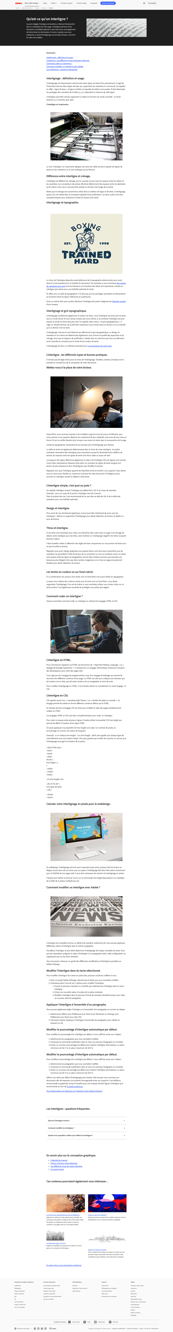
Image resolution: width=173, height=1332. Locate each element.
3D (15, 1299)
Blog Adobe (133, 1315)
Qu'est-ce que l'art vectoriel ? (97, 1215)
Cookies (141, 1328)
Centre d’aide (105, 1285)
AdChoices (156, 1328)
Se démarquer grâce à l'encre (55, 1243)
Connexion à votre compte (137, 1285)
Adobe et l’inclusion (135, 1312)
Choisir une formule (108, 3)
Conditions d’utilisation (132, 1328)
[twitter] (42, 1329)
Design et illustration (19, 1291)
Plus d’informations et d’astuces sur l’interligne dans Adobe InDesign (74, 1091)
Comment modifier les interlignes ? (61, 1128)
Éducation (75, 1285)
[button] (144, 3)
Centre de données (135, 1307)
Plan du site (147, 1328)
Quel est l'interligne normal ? (59, 1121)
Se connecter (152, 3)
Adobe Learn (105, 1293)
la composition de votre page (100, 346)
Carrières (133, 1291)
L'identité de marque (58, 1160)
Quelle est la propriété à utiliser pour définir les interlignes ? (70, 1135)
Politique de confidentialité (118, 1328)
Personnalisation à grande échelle (51, 1285)
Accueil (17, 8)
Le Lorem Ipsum (57, 1169)
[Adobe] (18, 3)
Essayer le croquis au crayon (97, 1250)
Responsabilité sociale (136, 1299)
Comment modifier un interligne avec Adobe (64, 66)
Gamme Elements (18, 1302)
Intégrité (133, 1310)
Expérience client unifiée (49, 1291)
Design (45, 3)
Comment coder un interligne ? (59, 63)
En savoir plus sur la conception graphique (63, 1265)
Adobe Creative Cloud (27, 8)
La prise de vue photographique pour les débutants (62, 1215)
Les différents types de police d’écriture (66, 1166)
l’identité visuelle (119, 301)
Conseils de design (81, 3)
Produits (53, 3)
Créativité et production (49, 1293)
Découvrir (44, 8)
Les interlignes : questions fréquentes (61, 69)
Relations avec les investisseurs (138, 1302)
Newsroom (133, 1296)
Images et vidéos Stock (20, 1304)
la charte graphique (75, 1086)
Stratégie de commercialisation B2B (52, 1296)
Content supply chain (48, 1288)
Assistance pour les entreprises (109, 1296)
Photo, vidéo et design (31, 3)
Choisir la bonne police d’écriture (63, 1163)
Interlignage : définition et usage (59, 57)
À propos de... (134, 1288)
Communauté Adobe (107, 1291)
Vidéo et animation (19, 1293)
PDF (15, 1296)
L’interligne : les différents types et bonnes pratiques (67, 60)
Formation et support (66, 3)
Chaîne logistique (135, 1304)
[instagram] (38, 1329)
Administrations (76, 1291)
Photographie (17, 1288)
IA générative (17, 1285)
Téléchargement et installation (109, 1288)
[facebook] (35, 1329)
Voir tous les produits (19, 1307)
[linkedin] (45, 1329)
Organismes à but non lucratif (80, 1288)
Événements (134, 1293)
